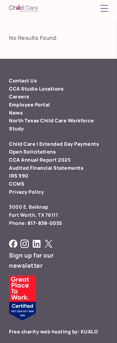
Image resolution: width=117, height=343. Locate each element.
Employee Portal (29, 104)
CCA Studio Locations (36, 88)
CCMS (16, 183)
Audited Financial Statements (46, 168)
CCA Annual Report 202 (38, 160)
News (16, 112)
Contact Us (23, 80)
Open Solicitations (32, 151)
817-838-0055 (45, 223)
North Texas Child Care (38, 120)
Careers (19, 96)
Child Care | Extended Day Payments (54, 144)
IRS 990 (18, 175)
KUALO (89, 331)
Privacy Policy (26, 192)
